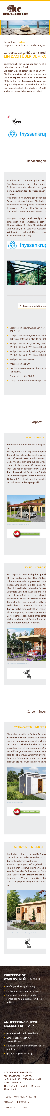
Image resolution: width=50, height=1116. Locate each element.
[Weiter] (45, 27)
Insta (37, 1086)
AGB (25, 1107)
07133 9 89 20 (13, 1082)
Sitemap (8, 1102)
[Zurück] (4, 27)
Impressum (23, 1102)
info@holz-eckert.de (17, 1086)
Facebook (11, 1089)
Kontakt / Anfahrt (25, 1096)
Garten (21, 41)
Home (7, 1096)
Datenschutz (12, 1107)
